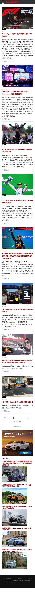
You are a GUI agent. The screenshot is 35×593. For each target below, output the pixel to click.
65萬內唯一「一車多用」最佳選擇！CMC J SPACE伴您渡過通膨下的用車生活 (17, 550)
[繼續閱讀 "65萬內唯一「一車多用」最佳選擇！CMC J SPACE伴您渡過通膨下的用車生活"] (14, 561)
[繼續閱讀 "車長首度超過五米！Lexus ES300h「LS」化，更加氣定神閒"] (14, 539)
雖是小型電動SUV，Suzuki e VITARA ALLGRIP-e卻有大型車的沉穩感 (17, 507)
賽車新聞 (3, 28)
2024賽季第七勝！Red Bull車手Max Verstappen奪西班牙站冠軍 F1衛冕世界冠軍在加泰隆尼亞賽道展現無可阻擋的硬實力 (17, 256)
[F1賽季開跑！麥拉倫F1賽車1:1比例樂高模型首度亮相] (17, 386)
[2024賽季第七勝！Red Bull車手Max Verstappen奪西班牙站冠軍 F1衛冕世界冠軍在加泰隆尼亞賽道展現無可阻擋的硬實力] (17, 238)
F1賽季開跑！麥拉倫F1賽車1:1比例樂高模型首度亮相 (17, 402)
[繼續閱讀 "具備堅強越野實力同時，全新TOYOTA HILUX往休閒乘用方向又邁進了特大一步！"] (14, 496)
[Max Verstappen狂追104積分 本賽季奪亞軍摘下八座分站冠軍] (17, 18)
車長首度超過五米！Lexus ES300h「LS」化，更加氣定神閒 (16, 528)
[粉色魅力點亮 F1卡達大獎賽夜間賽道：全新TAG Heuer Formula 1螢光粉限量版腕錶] (17, 76)
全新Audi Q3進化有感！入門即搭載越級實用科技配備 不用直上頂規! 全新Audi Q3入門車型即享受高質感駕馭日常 (17, 463)
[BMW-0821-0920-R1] (17, 443)
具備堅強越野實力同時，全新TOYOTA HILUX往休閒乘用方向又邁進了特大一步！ (17, 485)
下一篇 (15, 421)
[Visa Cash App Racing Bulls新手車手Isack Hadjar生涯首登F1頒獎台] (17, 184)
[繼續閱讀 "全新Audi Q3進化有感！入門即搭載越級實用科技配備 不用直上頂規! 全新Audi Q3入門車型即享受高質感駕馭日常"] (14, 474)
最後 (20, 421)
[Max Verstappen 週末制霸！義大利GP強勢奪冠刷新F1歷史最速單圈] (17, 133)
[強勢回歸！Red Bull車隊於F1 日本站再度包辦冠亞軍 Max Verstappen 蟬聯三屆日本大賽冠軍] (17, 344)
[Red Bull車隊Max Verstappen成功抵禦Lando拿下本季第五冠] (17, 293)
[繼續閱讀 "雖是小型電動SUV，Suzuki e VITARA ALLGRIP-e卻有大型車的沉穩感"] (14, 518)
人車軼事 (3, 86)
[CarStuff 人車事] (13, 0)
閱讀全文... (7, 61)
